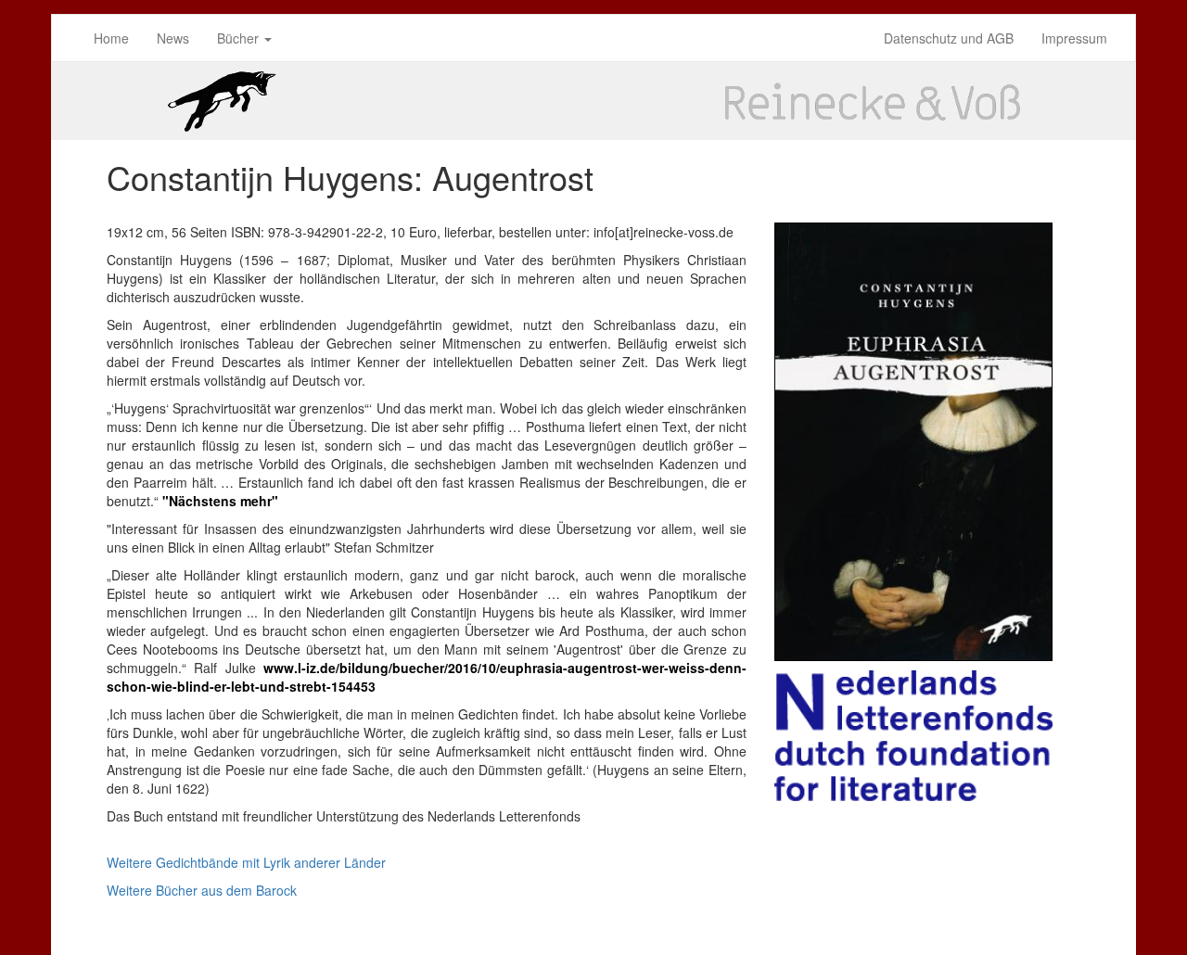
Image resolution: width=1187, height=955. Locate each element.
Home (111, 38)
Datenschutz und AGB (949, 38)
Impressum (1074, 38)
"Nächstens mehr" (220, 500)
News (173, 38)
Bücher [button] (239, 38)
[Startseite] (593, 101)
